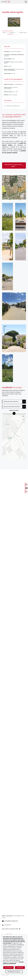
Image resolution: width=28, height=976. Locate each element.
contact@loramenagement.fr (11, 921)
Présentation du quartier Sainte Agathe (13, 165)
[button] (26, 2)
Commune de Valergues (12, 106)
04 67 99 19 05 (7, 925)
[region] (14, 33)
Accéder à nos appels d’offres (11, 929)
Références (12, 32)
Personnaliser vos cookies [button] (13, 971)
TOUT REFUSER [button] (20, 967)
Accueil (4, 32)
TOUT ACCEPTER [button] (8, 967)
